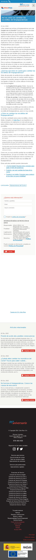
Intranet (18, 527)
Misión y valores (17, 516)
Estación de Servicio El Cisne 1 (17, 476)
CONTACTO (34, 1)
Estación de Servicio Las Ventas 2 (17, 484)
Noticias (17, 512)
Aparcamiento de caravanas (17, 461)
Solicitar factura (17, 520)
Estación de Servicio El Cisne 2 (17, 478)
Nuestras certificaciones (17, 514)
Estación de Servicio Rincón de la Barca (17, 501)
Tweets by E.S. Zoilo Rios (18, 312)
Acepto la (16, 216)
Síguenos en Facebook (17, 449)
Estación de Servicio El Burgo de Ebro (17, 488)
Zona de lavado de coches (17, 457)
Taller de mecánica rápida (17, 459)
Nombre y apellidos (10, 201)
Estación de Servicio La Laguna (17, 495)
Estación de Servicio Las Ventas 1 (17, 482)
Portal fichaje (17, 524)
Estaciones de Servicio (17, 472)
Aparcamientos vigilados (17, 467)
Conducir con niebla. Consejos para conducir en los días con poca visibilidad (20, 175)
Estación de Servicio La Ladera (17, 493)
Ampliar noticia (29, 351)
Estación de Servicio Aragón (18, 474)
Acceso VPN (17, 529)
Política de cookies (29, 537)
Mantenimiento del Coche (18, 185)
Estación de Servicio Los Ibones (18, 497)
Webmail (17, 526)
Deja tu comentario (9, 207)
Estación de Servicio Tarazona (17, 503)
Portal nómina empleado (17, 522)
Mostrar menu (33, 5)
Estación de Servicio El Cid (17, 489)
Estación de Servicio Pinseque (17, 486)
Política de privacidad (28, 539)
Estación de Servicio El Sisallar (17, 491)
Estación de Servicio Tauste (18, 505)
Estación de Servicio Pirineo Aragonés (17, 499)
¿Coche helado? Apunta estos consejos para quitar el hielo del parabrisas (20, 166)
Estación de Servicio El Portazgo (17, 480)
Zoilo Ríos (16, 120)
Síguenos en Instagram (14, 449)
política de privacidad (18, 217)
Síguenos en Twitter (21, 449)
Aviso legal (31, 534)
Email (6, 204)
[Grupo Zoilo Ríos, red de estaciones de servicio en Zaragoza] (12, 8)
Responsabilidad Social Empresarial (18, 518)
